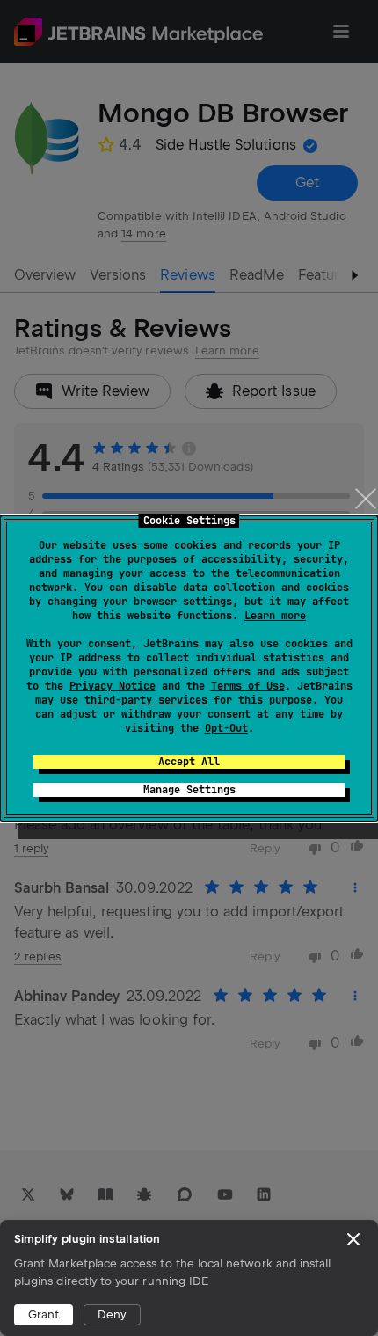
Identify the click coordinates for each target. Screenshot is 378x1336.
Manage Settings (189, 790)
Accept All (189, 762)
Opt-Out (226, 728)
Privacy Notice (112, 686)
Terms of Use (248, 686)
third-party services (145, 700)
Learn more (275, 616)
